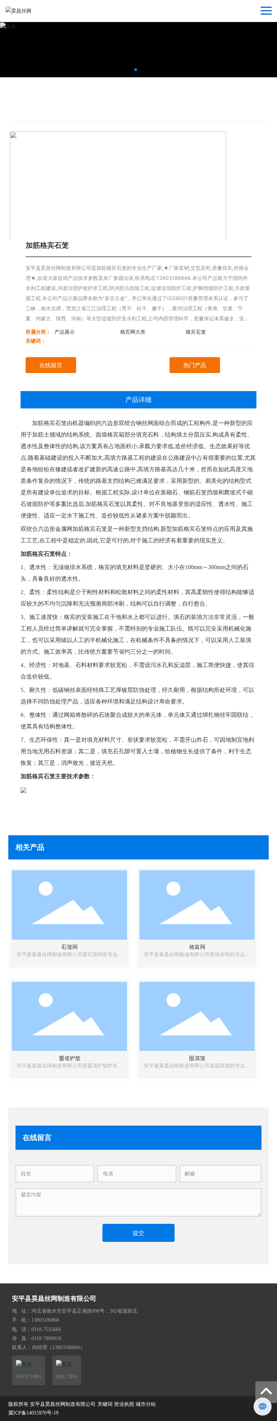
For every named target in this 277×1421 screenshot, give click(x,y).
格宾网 (197, 947)
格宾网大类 (132, 332)
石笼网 (69, 947)
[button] (135, 69)
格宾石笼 (196, 332)
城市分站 (146, 1404)
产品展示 (64, 332)
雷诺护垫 (69, 1058)
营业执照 (124, 1404)
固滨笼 (197, 1058)
